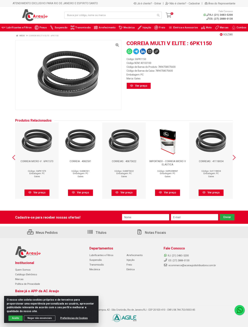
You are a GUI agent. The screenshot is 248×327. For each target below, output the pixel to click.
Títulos (100, 233)
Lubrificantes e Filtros (101, 255)
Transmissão (96, 264)
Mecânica (94, 269)
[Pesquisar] (158, 15)
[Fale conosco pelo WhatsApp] (240, 310)
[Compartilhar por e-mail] (150, 51)
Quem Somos (23, 269)
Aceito (15, 318)
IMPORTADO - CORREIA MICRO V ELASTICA (167, 163)
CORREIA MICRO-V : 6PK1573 (37, 161)
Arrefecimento (135, 255)
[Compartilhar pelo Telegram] (136, 51)
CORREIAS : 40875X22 (124, 161)
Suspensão (95, 259)
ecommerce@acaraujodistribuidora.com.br (192, 265)
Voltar (228, 34)
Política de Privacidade (27, 283)
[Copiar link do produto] (156, 51)
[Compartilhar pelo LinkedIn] (143, 51)
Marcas (19, 279)
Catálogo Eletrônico (26, 274)
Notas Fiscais (155, 233)
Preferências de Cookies (74, 318)
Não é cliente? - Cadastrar (184, 3)
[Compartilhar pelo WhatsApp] (129, 51)
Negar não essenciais (39, 318)
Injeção (131, 259)
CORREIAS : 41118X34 (211, 161)
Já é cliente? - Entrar (149, 3)
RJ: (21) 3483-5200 (178, 255)
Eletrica (131, 269)
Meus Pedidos (46, 233)
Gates (137, 78)
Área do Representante (221, 3)
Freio (129, 264)
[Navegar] (14, 158)
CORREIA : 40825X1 (80, 161)
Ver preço (140, 85)
